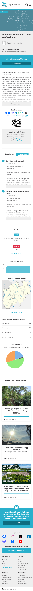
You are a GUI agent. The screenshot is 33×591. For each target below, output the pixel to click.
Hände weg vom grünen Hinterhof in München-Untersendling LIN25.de (16, 411)
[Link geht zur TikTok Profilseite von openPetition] (20, 536)
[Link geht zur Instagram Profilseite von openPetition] (12, 536)
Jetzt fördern (16, 523)
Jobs (3, 561)
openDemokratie (23, 563)
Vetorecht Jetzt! (23, 569)
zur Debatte (15, 253)
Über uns (4, 559)
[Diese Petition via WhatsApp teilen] (19, 113)
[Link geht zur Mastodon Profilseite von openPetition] (4, 541)
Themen (4, 581)
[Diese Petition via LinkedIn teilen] (16, 113)
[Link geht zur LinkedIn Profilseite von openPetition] (29, 536)
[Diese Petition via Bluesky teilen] (9, 113)
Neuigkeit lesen (16, 64)
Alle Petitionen (6, 577)
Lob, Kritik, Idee (7, 567)
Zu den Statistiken (15, 312)
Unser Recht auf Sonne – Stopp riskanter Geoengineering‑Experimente (16, 450)
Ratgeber (4, 575)
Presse (4, 565)
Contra (16, 246)
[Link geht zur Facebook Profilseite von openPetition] (4, 536)
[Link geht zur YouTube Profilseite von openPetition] (20, 541)
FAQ (19, 559)
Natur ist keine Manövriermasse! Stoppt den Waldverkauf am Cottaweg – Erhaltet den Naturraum (17, 488)
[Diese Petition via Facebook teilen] (6, 113)
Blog (3, 563)
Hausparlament (23, 565)
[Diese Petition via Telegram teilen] (22, 113)
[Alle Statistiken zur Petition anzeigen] (16, 309)
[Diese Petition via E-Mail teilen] (25, 113)
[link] (30, 5)
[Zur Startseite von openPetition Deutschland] (11, 4)
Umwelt (19, 141)
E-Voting (21, 567)
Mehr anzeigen (15, 104)
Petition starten (6, 579)
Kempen (19, 139)
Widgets (20, 561)
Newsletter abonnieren (16, 550)
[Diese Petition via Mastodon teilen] (13, 113)
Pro (16, 235)
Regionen (5, 583)
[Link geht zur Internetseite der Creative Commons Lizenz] (3, 589)
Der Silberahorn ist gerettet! (15, 161)
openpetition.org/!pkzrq (18, 116)
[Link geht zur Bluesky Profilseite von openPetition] (12, 541)
